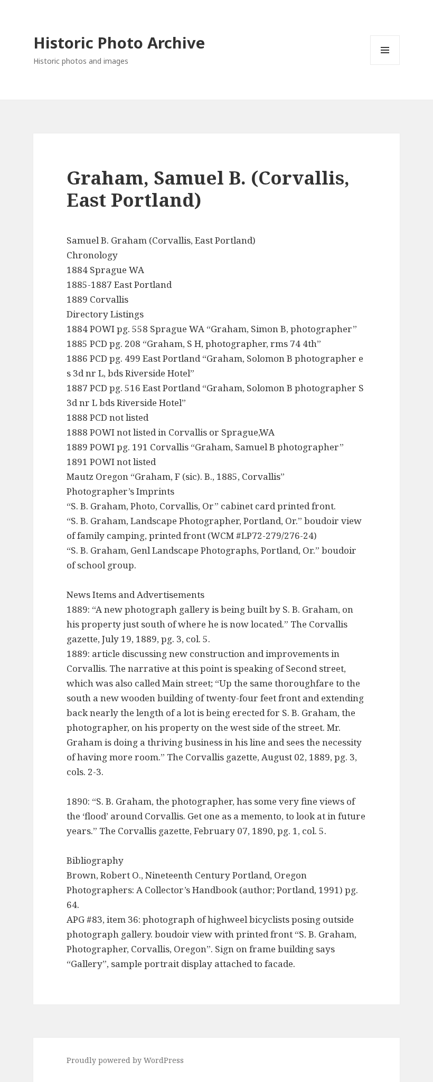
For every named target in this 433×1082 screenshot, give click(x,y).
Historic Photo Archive (119, 42)
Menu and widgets (385, 64)
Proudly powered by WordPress (125, 1060)
